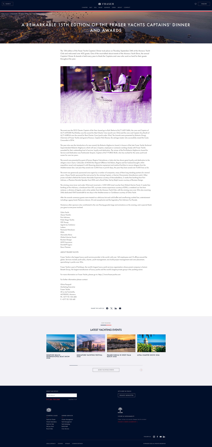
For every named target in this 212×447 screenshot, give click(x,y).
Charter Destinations (51, 421)
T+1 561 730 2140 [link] (53, 399)
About (120, 7)
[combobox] (61, 395)
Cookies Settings (77, 443)
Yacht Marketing (66, 424)
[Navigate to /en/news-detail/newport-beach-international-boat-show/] (60, 343)
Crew (114, 7)
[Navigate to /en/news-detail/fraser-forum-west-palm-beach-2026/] (121, 343)
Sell (95, 7)
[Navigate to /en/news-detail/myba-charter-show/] (151, 343)
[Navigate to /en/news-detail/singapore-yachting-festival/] (91, 343)
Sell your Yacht (50, 426)
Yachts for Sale (50, 424)
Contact (127, 7)
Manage (107, 7)
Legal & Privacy (51, 443)
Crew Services (65, 428)
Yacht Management (67, 421)
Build (100, 7)
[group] (60, 347)
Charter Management (67, 419)
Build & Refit (65, 426)
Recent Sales (49, 428)
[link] (7, 4)
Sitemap (67, 443)
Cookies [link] (60, 443)
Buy (91, 7)
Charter (85, 7)
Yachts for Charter (50, 419)
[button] (204, 4)
